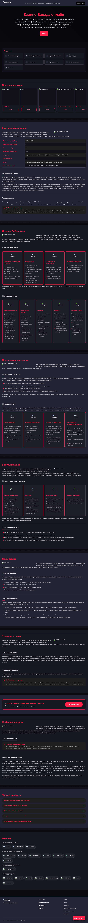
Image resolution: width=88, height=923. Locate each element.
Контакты (66, 905)
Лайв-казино (32, 62)
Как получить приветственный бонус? (15, 805)
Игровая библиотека (55, 56)
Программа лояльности (72, 56)
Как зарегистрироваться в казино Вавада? (17, 800)
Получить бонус (79, 918)
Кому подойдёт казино (35, 56)
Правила (66, 914)
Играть (44, 33)
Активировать (74, 704)
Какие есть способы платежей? (13, 810)
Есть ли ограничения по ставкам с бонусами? (18, 821)
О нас (65, 902)
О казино (28, 3)
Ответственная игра (69, 911)
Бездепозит (49, 3)
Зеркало (57, 3)
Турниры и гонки (54, 62)
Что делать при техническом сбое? (14, 816)
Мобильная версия (38, 3)
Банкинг (10, 68)
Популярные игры (13, 56)
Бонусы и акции (13, 62)
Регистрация (80, 3)
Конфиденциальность (70, 908)
